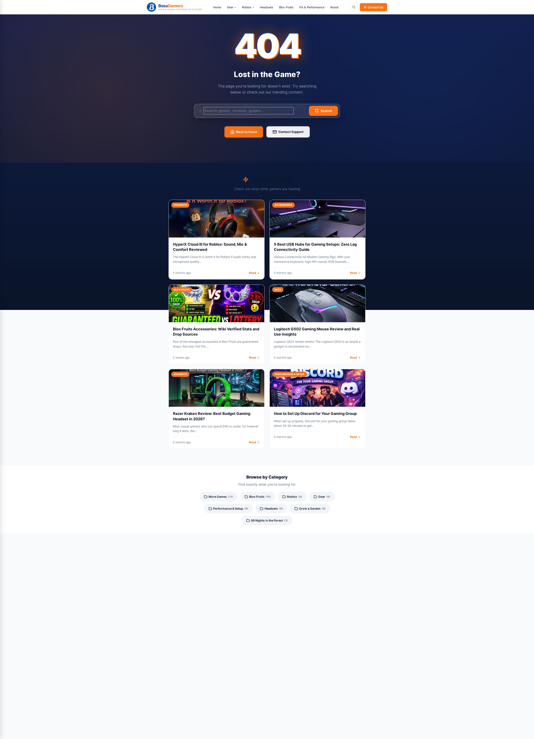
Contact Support (291, 132)
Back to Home (246, 132)
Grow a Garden (312, 508)
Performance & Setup (230, 508)
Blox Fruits (260, 496)
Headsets (273, 508)
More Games (221, 496)
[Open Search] (354, 7)
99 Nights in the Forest (269, 520)
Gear (324, 496)
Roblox (294, 496)
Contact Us (375, 7)
